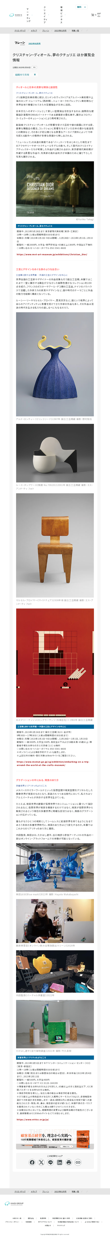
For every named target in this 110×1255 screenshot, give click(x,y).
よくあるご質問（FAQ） (93, 1222)
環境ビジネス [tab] (61, 15)
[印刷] (69, 1162)
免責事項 (44, 1218)
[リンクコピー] (78, 1162)
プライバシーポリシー (13, 1222)
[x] (41, 1162)
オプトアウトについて (46, 1222)
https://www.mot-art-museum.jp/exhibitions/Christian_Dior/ (52, 254)
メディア (34, 30)
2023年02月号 (60, 30)
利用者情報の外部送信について (69, 1222)
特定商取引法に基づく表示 (62, 1218)
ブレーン (45, 30)
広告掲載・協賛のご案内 (85, 1218)
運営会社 (32, 1218)
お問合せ (49, 1225)
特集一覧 (75, 30)
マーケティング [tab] (29, 14)
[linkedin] (59, 1162)
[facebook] (32, 1162)
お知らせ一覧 (18, 1218)
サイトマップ (61, 1225)
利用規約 (30, 1222)
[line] (50, 1162)
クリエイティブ (20, 30)
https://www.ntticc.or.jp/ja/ (33, 1119)
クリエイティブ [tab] (45, 15)
